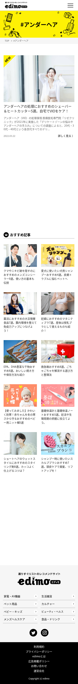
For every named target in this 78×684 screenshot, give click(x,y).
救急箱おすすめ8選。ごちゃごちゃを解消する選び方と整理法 (57, 370)
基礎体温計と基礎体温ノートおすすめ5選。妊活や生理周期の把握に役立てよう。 (57, 416)
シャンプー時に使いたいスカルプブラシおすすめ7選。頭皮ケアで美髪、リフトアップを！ (57, 464)
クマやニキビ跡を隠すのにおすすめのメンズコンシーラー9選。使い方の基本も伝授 (19, 276)
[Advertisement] (39, 190)
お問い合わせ (39, 666)
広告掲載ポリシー (39, 661)
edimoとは (39, 656)
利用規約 (39, 646)
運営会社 (39, 671)
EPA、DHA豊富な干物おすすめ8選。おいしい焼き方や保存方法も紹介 (19, 370)
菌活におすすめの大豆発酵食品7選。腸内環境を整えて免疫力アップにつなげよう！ (20, 324)
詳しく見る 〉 (66, 136)
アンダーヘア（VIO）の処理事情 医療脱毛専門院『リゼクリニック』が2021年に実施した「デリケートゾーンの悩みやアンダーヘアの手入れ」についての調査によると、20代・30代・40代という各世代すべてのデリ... (39, 123)
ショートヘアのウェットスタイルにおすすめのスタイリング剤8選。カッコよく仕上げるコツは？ (19, 464)
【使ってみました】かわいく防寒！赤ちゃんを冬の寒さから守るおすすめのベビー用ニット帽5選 (19, 416)
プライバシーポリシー (39, 651)
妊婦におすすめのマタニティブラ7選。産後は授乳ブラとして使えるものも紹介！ (57, 324)
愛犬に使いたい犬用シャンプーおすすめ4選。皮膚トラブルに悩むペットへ (57, 274)
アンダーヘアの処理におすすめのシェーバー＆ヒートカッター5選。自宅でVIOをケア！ (38, 108)
